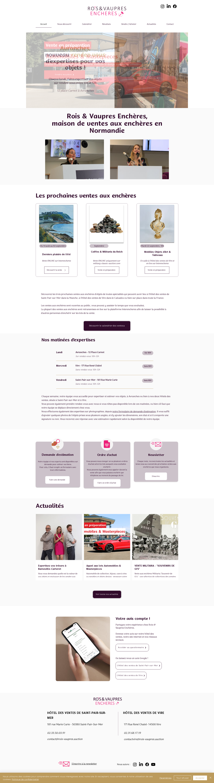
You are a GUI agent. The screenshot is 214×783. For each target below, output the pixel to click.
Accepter (200, 778)
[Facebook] (174, 6)
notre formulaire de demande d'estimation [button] (134, 412)
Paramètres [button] (165, 778)
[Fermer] (210, 778)
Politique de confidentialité (25, 779)
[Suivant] (184, 70)
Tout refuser (182, 778)
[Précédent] (29, 70)
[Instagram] (162, 6)
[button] (64, 24)
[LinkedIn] (168, 6)
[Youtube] (153, 764)
